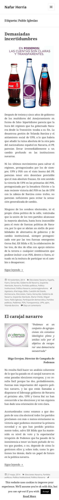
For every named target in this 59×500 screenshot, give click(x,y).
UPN (42, 302)
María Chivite (37, 297)
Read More (29, 496)
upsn (47, 302)
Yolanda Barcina (12, 305)
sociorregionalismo (39, 288)
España (51, 279)
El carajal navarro (24, 316)
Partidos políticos (29, 285)
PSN (23, 302)
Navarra (17, 285)
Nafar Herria (15, 7)
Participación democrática (34, 299)
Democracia (10, 294)
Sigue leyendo (14, 269)
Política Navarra (23, 288)
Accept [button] (45, 491)
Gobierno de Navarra (29, 282)
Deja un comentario (32, 305)
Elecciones (20, 294)
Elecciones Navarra (38, 279)
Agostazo (9, 291)
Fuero (7, 282)
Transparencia (32, 302)
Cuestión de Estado (37, 291)
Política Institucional (21, 477)
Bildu (25, 291)
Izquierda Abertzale (21, 297)
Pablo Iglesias (16, 299)
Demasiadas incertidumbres (21, 36)
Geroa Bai (15, 282)
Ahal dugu (18, 291)
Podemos (17, 302)
